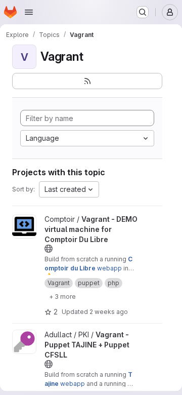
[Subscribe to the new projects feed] (87, 81)
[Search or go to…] (142, 12)
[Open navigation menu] (29, 12)
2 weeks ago (108, 311)
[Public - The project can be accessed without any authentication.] (48, 249)
